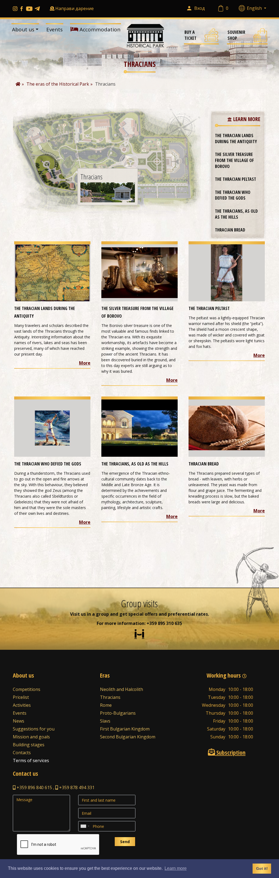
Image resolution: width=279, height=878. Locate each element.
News (18, 721)
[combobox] (84, 826)
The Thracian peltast (235, 179)
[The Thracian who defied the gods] (52, 428)
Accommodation (99, 29)
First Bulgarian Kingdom (125, 729)
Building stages (28, 745)
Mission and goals (31, 737)
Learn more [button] (176, 868)
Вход (199, 8)
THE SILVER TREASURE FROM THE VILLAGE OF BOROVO (234, 160)
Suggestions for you (33, 729)
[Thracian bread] (227, 428)
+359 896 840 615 (34, 787)
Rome (106, 705)
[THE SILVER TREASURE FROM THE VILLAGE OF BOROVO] (139, 272)
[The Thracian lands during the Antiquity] (52, 272)
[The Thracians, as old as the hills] (139, 428)
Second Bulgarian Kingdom (127, 737)
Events (54, 29)
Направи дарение (74, 8)
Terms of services (31, 760)
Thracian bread (230, 230)
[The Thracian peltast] (227, 272)
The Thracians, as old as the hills (236, 214)
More (84, 363)
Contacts (22, 753)
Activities (22, 705)
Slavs (105, 721)
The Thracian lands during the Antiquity (236, 139)
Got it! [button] (262, 868)
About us (23, 29)
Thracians (110, 697)
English (255, 8)
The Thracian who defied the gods (232, 195)
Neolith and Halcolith (121, 689)
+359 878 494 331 (76, 787)
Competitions (26, 689)
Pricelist (21, 697)
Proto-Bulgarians (118, 713)
